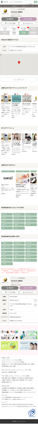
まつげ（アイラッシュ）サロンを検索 (11, 360)
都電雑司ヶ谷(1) (6, 246)
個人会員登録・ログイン (21, 392)
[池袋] (2, 116)
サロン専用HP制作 (6, 397)
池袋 (3, 372)
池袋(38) (5, 243)
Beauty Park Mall (16, 404)
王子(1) (28, 221)
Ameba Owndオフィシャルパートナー (22, 397)
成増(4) (4, 217)
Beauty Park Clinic (6, 404)
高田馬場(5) (17, 214)
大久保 (28, 224)
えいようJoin (32, 406)
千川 (10, 382)
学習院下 (29, 253)
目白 (6, 372)
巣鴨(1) (16, 224)
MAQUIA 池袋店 (13, 296)
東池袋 (26, 378)
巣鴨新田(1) (29, 243)
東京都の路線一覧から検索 (9, 366)
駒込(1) (4, 224)
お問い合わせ (27, 390)
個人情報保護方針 (12, 388)
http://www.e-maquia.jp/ (15, 317)
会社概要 (4, 388)
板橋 (4, 250)
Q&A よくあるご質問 (17, 390)
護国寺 (28, 260)
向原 (16, 260)
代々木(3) (29, 217)
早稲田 (16, 253)
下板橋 (4, 263)
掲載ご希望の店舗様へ (29, 388)
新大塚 (4, 260)
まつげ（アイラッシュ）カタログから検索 (13, 362)
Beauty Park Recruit (23, 406)
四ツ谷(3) (17, 217)
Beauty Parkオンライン (19, 399)
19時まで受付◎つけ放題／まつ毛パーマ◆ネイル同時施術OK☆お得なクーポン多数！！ (5, 110)
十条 (4, 228)
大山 (26, 380)
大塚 (16, 228)
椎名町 (4, 253)
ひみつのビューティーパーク (9, 406)
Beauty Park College (27, 404)
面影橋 (28, 250)
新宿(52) (5, 214)
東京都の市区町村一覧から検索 (26, 364)
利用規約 (19, 388)
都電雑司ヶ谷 (15, 378)
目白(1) (16, 221)
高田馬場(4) (17, 243)
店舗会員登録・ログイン (8, 392)
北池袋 (4, 256)
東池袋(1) (29, 246)
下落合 (30, 380)
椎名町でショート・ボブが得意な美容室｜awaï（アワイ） (7, 189)
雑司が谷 (29, 256)
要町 (16, 256)
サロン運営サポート (7, 399)
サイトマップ (32, 392)
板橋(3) (4, 221)
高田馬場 (10, 372)
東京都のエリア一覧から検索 (9, 364)
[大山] (23, 114)
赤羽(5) (28, 214)
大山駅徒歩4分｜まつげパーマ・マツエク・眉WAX (26, 110)
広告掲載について (6, 390)
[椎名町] (3, 193)
